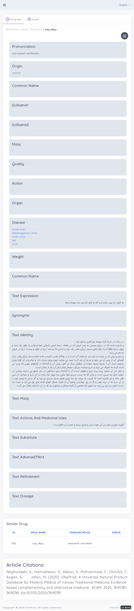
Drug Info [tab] (15, 19)
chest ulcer (19, 236)
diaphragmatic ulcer (24, 233)
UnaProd (30, 607)
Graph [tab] (35, 19)
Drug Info (36, 29)
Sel (14, 240)
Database (12, 29)
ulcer (15, 244)
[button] (125, 5)
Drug (24, 29)
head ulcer (18, 229)
